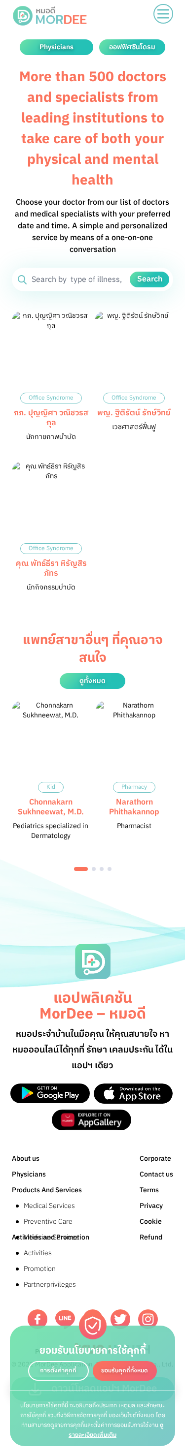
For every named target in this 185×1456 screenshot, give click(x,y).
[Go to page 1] (81, 869)
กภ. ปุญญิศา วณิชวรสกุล (51, 418)
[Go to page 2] (94, 869)
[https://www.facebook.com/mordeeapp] (37, 1319)
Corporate (155, 1158)
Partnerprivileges (50, 1284)
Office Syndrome (51, 398)
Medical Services (49, 1205)
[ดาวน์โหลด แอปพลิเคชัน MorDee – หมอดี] (50, 1094)
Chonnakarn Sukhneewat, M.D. (51, 807)
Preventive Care (48, 1221)
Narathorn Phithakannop (134, 807)
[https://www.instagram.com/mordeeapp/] (148, 1319)
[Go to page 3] (102, 869)
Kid (50, 787)
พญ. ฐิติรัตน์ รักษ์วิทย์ (134, 413)
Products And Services (47, 1190)
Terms (149, 1190)
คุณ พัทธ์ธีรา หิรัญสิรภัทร (51, 568)
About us (25, 1158)
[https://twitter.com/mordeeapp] (120, 1319)
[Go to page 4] (109, 869)
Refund (151, 1237)
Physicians (29, 1174)
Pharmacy (134, 787)
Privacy (151, 1205)
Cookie (151, 1221)
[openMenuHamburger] (163, 14)
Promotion (40, 1268)
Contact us (156, 1174)
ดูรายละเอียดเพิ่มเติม (116, 1430)
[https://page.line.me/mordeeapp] (65, 1319)
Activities (38, 1253)
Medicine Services (51, 1237)
